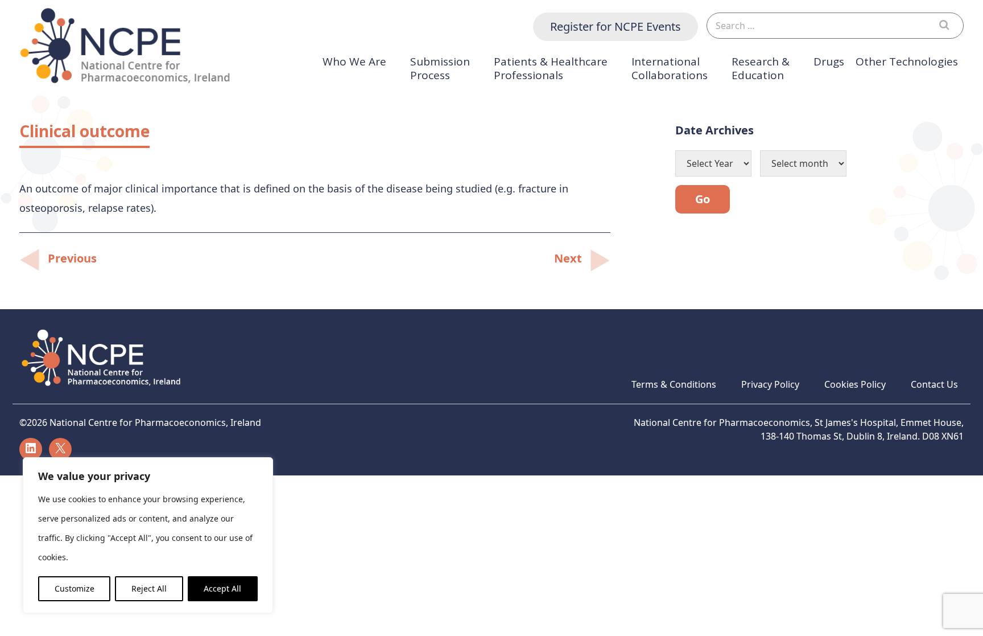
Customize (74, 588)
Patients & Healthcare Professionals (551, 69)
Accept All (222, 588)
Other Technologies (907, 62)
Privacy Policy (770, 384)
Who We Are (354, 62)
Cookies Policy (855, 384)
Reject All (149, 588)
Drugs (828, 62)
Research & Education (761, 69)
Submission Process (440, 69)
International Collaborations (669, 69)
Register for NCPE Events (615, 26)
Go (702, 199)
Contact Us (934, 384)
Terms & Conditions (673, 384)
